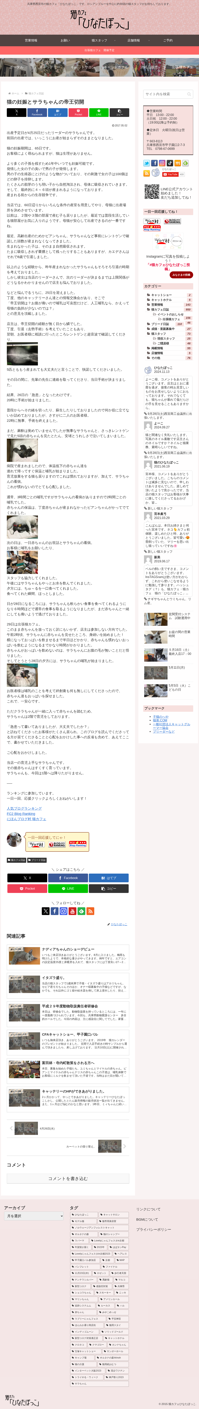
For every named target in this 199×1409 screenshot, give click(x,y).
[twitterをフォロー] (146, 165)
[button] (119, 112)
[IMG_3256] (22, 364)
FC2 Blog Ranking (21, 814)
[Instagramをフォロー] (63, 911)
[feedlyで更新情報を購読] (81, 911)
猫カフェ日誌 (18, 860)
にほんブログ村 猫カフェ (26, 819)
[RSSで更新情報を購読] (90, 911)
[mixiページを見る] (177, 165)
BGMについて (147, 1219)
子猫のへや (160, 716)
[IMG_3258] (22, 461)
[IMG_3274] (22, 686)
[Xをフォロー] (46, 911)
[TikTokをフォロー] (170, 165)
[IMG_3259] (22, 537)
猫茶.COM (160, 720)
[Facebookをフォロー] (54, 911)
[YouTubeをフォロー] (72, 911)
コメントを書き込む (68, 1178)
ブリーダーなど (164, 731)
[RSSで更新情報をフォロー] (146, 176)
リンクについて (148, 1209)
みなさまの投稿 (181, 274)
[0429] (22, 573)
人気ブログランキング (24, 808)
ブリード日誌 (38, 860)
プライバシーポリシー (153, 1229)
